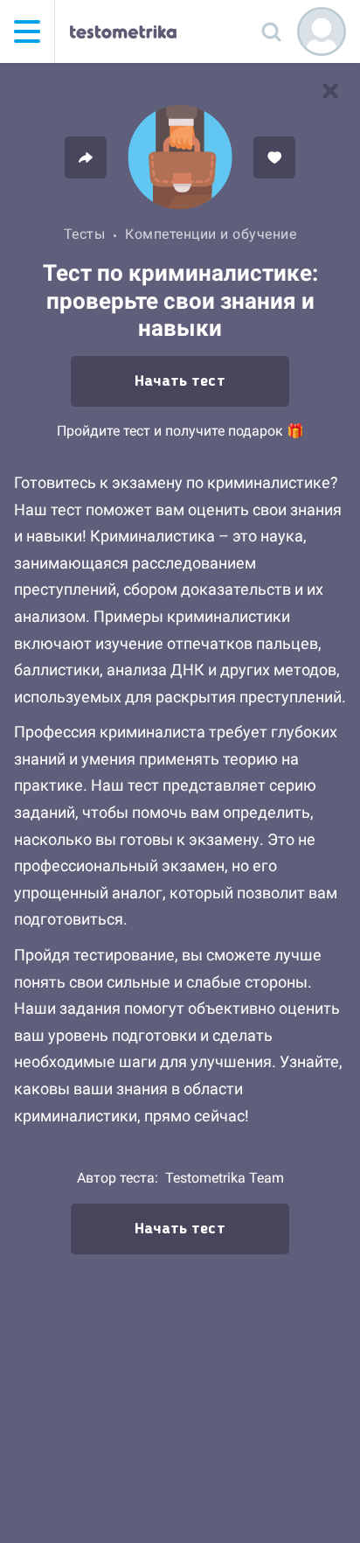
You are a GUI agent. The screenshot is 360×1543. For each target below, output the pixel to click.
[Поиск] (271, 31)
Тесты (85, 234)
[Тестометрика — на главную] (123, 31)
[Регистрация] (321, 31)
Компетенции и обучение (210, 234)
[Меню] (27, 31)
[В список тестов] (330, 90)
